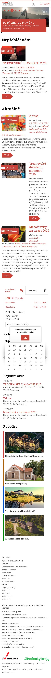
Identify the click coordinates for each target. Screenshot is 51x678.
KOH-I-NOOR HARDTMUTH (12, 561)
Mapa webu (6, 666)
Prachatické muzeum (10, 641)
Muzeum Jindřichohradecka (12, 635)
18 (14, 361)
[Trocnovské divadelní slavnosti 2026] (14, 170)
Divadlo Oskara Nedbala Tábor (14, 615)
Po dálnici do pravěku (18, 22)
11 (14, 357)
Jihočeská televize (9, 569)
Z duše (33, 116)
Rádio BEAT (6, 572)
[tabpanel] (25, 312)
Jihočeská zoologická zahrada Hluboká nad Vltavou (22, 629)
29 (20, 349)
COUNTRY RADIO (8, 575)
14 (30, 357)
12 (20, 357)
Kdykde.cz (6, 590)
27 (9, 349)
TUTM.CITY (6, 599)
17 (9, 361)
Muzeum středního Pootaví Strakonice (17, 638)
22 (36, 361)
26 (20, 365)
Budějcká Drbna (8, 581)
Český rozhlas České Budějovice (14, 567)
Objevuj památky (8, 587)
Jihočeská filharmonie (10, 623)
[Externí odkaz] (10, 656)
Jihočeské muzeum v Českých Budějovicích (19, 632)
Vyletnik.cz (6, 593)
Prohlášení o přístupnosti (11, 663)
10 (9, 357)
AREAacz (5, 584)
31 (30, 349)
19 (20, 361)
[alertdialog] (25, 334)
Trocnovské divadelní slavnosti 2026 (37, 169)
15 (36, 357)
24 (9, 365)
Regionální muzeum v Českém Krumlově (18, 647)
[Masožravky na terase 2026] (14, 234)
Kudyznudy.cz (7, 596)
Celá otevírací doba (17, 324)
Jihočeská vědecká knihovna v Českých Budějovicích (22, 626)
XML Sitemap (29, 663)
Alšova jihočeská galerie (11, 612)
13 (25, 357)
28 (14, 349)
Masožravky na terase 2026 (39, 228)
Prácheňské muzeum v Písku (13, 644)
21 (30, 361)
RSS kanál (41, 663)
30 (25, 349)
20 (25, 361)
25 (14, 365)
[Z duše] (14, 123)
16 (41, 357)
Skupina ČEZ (7, 564)
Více (6, 96)
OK (25, 337)
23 (41, 361)
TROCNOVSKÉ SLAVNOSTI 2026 (24, 63)
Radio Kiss (6, 578)
